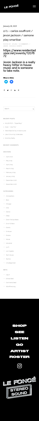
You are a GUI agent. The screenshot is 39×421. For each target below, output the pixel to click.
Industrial (9, 243)
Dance (8, 212)
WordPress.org (10, 286)
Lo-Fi (7, 247)
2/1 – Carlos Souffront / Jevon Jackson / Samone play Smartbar (18, 35)
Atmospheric (10, 196)
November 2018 (11, 184)
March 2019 (10, 168)
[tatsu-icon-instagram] (19, 366)
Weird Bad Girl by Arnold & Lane (15, 131)
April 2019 (9, 164)
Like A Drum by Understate (14, 134)
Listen (19, 338)
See (19, 332)
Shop (19, 325)
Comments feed (11, 282)
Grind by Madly (10, 138)
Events (19, 46)
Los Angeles (10, 251)
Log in (8, 274)
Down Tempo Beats (12, 219)
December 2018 (11, 180)
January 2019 (10, 176)
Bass (7, 200)
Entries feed (10, 278)
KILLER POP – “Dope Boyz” (13, 123)
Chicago (12, 46)
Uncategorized (10, 263)
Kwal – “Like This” (10, 127)
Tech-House (10, 255)
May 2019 (9, 160)
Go (19, 345)
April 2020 (9, 157)
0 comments (23, 44)
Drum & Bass (10, 223)
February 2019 (10, 172)
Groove (8, 235)
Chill (7, 208)
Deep (7, 216)
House (8, 239)
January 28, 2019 (10, 26)
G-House (8, 231)
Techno (8, 259)
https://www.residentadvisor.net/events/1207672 (19, 53)
